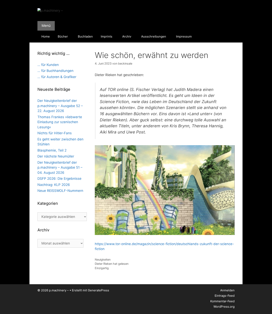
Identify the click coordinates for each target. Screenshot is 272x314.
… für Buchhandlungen (55, 71)
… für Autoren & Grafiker (56, 77)
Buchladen (85, 36)
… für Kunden (48, 65)
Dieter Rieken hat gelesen (111, 263)
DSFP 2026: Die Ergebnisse (59, 179)
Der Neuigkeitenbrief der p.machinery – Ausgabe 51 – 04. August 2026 (59, 167)
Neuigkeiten (103, 259)
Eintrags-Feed (225, 296)
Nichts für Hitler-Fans (54, 133)
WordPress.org (224, 306)
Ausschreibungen (153, 36)
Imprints (106, 36)
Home (45, 36)
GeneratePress (98, 290)
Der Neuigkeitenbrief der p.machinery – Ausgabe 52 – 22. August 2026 (60, 106)
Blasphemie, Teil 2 (52, 150)
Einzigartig (102, 268)
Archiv (126, 36)
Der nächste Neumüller (55, 156)
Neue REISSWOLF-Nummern (60, 191)
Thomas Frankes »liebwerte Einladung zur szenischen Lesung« (59, 122)
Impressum (184, 36)
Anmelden (227, 290)
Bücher (63, 36)
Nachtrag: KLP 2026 (53, 185)
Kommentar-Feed (222, 301)
